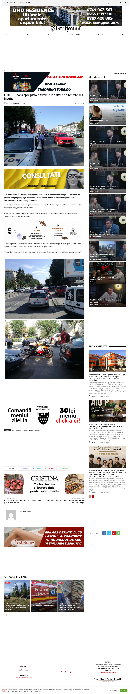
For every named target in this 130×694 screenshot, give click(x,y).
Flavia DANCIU (95, 236)
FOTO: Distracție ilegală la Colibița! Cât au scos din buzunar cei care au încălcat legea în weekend (17, 606)
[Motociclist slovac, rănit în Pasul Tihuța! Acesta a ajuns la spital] (44, 596)
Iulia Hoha (94, 100)
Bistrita (31, 430)
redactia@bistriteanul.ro (23, 669)
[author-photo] (90, 396)
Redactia (94, 396)
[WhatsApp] (118, 533)
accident (18, 430)
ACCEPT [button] (123, 690)
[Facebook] (120, 3)
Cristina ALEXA (16, 103)
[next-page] (8, 615)
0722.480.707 (23, 671)
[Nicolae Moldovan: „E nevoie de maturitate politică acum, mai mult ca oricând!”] (107, 227)
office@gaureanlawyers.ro (108, 672)
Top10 (7, 582)
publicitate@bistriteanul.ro (23, 677)
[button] (108, 2)
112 (13, 71)
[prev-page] (5, 615)
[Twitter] (123, 3)
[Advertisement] (65, 52)
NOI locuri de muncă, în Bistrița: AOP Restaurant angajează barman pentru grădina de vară (105, 426)
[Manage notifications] (3, 690)
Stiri (10, 71)
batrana (25, 430)
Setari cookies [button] (114, 690)
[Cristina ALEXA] (5, 103)
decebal (37, 430)
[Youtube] (125, 3)
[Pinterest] (114, 533)
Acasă (6, 71)
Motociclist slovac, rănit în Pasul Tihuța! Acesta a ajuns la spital (43, 605)
